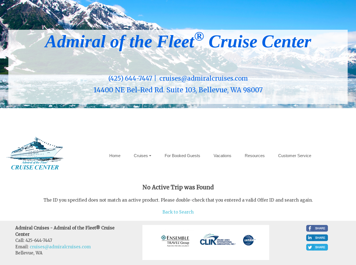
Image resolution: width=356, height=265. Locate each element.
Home (114, 155)
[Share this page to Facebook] (317, 228)
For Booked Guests (182, 155)
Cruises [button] (141, 155)
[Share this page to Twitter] (317, 247)
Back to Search (178, 212)
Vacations (222, 155)
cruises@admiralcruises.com (60, 246)
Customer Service (294, 155)
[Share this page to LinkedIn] (317, 237)
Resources (255, 155)
